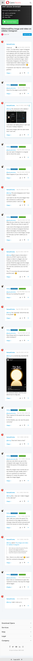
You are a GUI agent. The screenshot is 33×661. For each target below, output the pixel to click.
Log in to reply (27, 34)
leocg (8, 84)
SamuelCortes (11, 44)
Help (3, 632)
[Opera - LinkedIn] (19, 647)
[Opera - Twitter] (13, 647)
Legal (4, 636)
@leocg (9, 109)
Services (5, 627)
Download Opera (11, 22)
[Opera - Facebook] (10, 647)
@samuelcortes (11, 88)
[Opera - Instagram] (22, 647)
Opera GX (6, 34)
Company (5, 640)
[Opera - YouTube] (16, 647)
